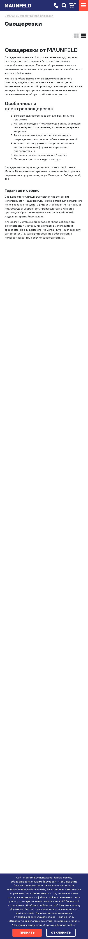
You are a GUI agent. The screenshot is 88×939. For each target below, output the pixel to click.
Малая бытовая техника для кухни (30, 16)
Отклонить (61, 932)
